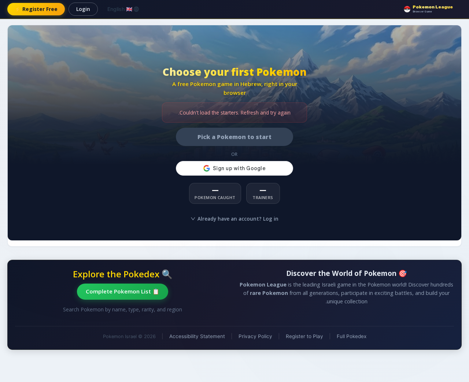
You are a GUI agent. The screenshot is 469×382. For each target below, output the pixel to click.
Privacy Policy (255, 336)
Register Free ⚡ (36, 8)
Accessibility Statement (197, 336)
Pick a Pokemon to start (234, 137)
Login (83, 8)
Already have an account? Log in (237, 218)
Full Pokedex (351, 336)
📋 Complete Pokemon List (122, 291)
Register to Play (304, 336)
